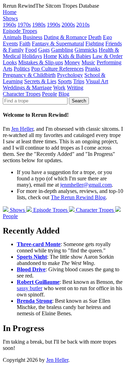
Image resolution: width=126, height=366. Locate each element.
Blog (63, 94)
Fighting (94, 43)
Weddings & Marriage (27, 88)
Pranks (92, 69)
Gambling (62, 50)
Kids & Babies (74, 56)
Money (72, 62)
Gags (44, 50)
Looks (10, 62)
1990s (53, 25)
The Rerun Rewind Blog (78, 197)
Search (79, 100)
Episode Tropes (20, 31)
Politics (22, 69)
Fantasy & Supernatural (58, 43)
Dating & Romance (65, 37)
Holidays (32, 56)
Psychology (70, 75)
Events (10, 43)
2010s (83, 25)
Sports (65, 81)
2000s (68, 25)
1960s (9, 25)
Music (88, 62)
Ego (107, 37)
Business (32, 37)
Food (31, 50)
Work (59, 88)
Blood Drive (31, 269)
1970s (24, 25)
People (49, 94)
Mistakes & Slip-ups (40, 62)
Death (95, 37)
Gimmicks (86, 50)
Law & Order (107, 56)
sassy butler (29, 288)
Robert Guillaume (38, 282)
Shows (10, 18)
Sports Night (32, 257)
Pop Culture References (57, 69)
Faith (24, 43)
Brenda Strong (34, 301)
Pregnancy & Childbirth (29, 75)
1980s (39, 25)
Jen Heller (22, 129)
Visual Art (97, 81)
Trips (78, 81)
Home (9, 12)
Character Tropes (22, 94)
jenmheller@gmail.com (86, 185)
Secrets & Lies (40, 81)
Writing (75, 88)
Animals (12, 37)
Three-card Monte (39, 244)
